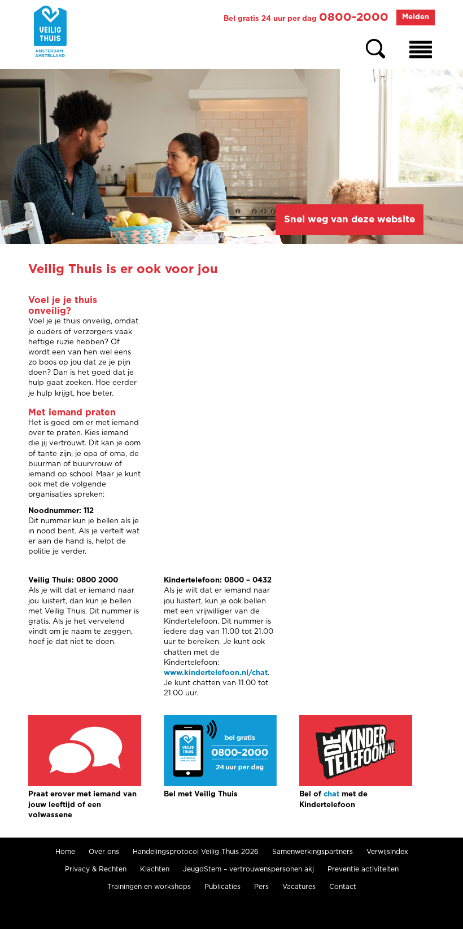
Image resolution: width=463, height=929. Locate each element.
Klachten (154, 869)
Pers (261, 886)
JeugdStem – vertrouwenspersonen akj (248, 869)
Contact (342, 886)
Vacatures (299, 886)
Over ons (104, 851)
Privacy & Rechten (95, 869)
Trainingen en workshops (149, 886)
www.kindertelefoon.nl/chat (216, 673)
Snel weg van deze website (349, 219)
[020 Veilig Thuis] (50, 31)
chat (331, 794)
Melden (415, 17)
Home (65, 851)
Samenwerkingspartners (312, 851)
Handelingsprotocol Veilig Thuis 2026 (196, 851)
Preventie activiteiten (363, 869)
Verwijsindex (387, 851)
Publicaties (222, 886)
